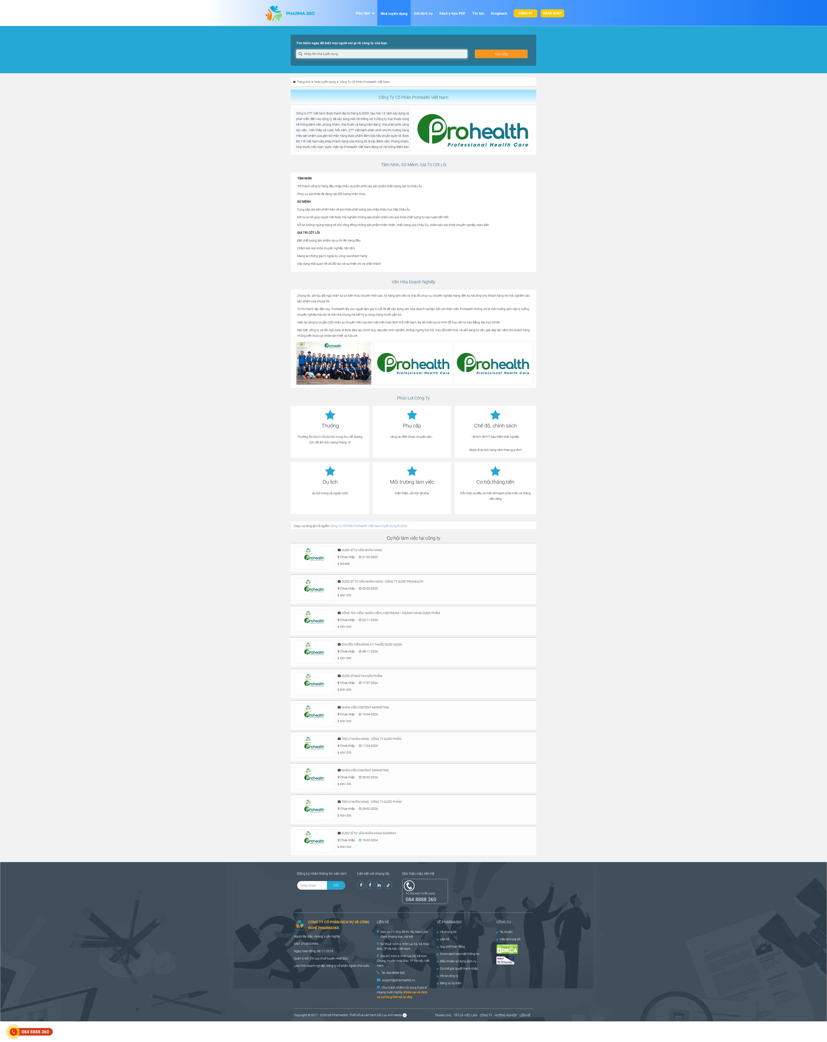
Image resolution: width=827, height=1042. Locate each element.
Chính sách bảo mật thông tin (459, 954)
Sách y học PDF (452, 13)
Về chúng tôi (448, 932)
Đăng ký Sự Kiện (450, 983)
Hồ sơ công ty (449, 976)
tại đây (407, 997)
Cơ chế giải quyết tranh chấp (459, 968)
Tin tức (478, 13)
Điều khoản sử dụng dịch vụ (458, 961)
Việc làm (363, 13)
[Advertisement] (78, 1031)
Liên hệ (444, 939)
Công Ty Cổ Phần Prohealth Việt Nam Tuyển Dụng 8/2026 (369, 526)
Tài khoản (506, 932)
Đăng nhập (552, 13)
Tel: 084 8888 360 (393, 973)
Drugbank (499, 13)
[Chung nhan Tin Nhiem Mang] (511, 960)
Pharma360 (340, 1015)
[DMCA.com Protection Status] (511, 949)
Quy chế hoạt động (452, 946)
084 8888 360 (421, 899)
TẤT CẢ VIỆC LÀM (465, 1015)
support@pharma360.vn (398, 980)
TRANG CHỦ (443, 1015)
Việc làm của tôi (510, 939)
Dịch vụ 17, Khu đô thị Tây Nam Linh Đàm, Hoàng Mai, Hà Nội (404, 934)
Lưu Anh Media (392, 1015)
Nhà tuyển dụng (394, 13)
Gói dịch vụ (423, 13)
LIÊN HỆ (525, 1015)
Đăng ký (525, 13)
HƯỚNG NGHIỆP (506, 1015)
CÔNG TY (486, 1015)
